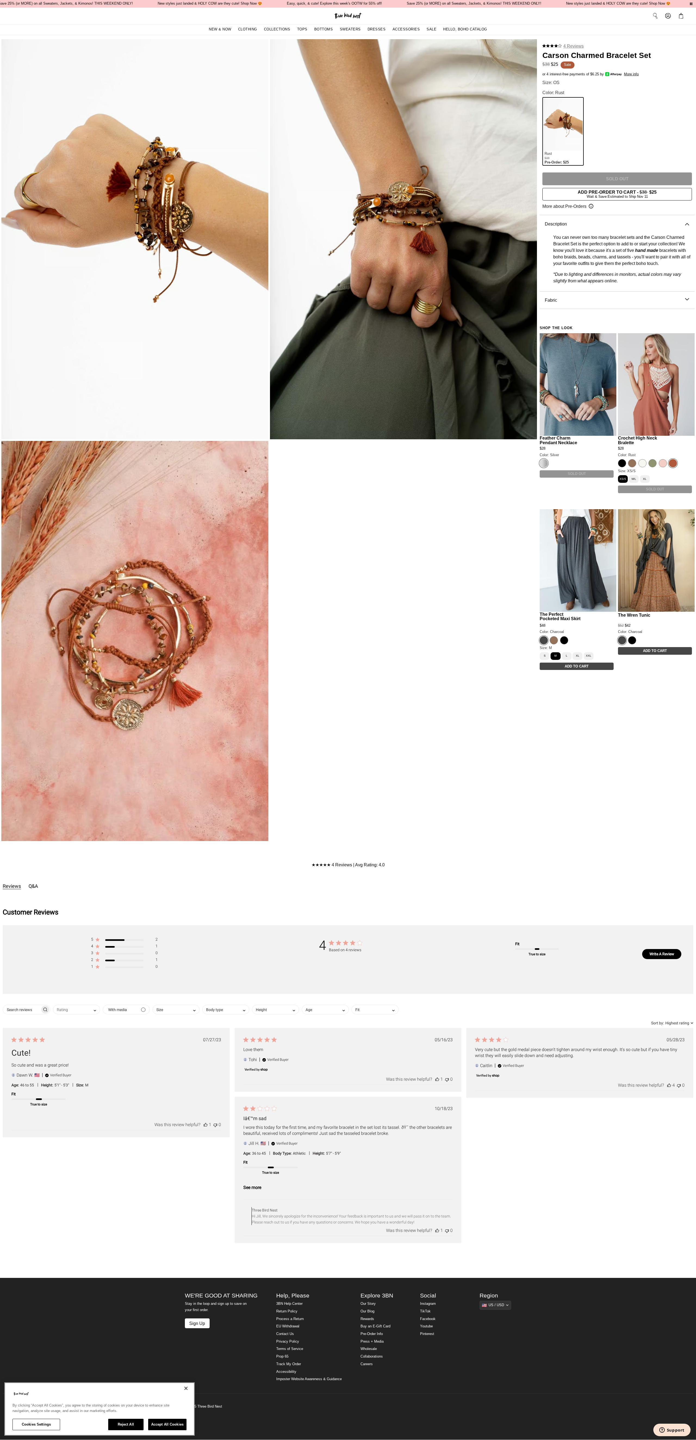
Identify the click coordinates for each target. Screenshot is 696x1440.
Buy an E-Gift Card (375, 1326)
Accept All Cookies (167, 1424)
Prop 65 (282, 1356)
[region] (99, 1409)
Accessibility (286, 1372)
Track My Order (288, 1364)
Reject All (126, 1424)
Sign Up (197, 1323)
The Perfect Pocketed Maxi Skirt (560, 616)
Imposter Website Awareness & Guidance (309, 1379)
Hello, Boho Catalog (465, 29)
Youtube (426, 1326)
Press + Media (372, 1341)
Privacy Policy (287, 1341)
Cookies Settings (36, 1424)
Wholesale (369, 1349)
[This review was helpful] (205, 1124)
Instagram (428, 1304)
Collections (277, 29)
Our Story (368, 1304)
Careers (367, 1364)
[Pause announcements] (691, 4)
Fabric (551, 300)
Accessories (406, 29)
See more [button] (252, 1187)
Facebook (428, 1319)
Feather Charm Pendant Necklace (558, 440)
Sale (431, 29)
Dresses (377, 29)
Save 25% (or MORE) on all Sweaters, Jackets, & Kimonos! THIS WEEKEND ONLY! (474, 3)
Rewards (367, 1319)
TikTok (425, 1311)
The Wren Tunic (634, 615)
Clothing (247, 29)
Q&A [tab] (33, 886)
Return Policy (286, 1311)
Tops (302, 29)
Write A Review (662, 954)
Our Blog (367, 1311)
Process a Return (290, 1319)
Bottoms (323, 29)
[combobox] (76, 1009)
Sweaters (350, 29)
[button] (682, 16)
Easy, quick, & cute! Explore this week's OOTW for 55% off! (334, 3)
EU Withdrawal (287, 1326)
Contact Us (285, 1334)
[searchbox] (21, 1009)
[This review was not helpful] (215, 1124)
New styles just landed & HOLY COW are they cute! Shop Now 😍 (210, 3)
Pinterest (427, 1334)
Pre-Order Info (372, 1334)
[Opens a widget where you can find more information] (672, 1430)
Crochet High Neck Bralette (637, 440)
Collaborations (372, 1356)
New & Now (220, 29)
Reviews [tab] (12, 886)
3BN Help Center (289, 1304)
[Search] (655, 16)
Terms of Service (289, 1349)
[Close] (186, 1388)
